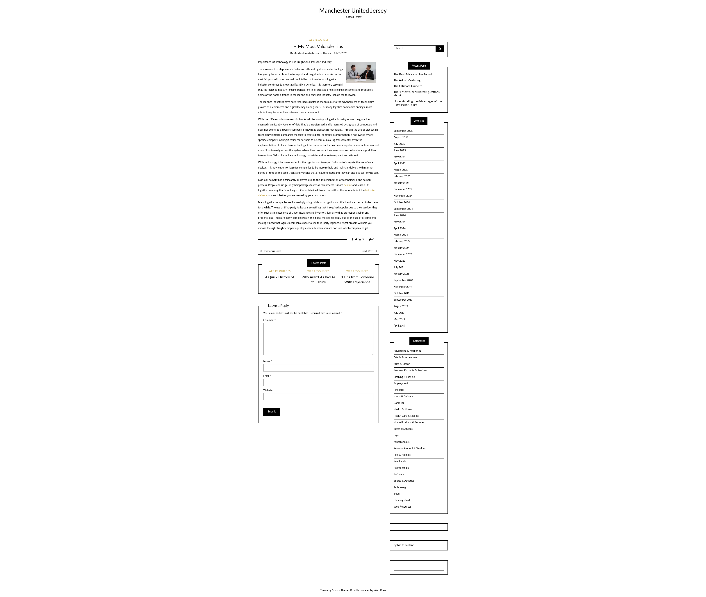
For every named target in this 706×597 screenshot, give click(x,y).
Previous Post (272, 251)
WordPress (380, 590)
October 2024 (402, 202)
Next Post (367, 251)
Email (267, 376)
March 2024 (401, 235)
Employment (401, 383)
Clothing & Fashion (404, 377)
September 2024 (403, 209)
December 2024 (403, 189)
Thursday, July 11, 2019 (335, 53)
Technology (400, 487)
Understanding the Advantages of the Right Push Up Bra (418, 103)
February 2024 (402, 241)
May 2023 (399, 261)
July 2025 (399, 144)
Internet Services (403, 429)
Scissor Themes (341, 590)
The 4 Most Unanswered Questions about (417, 94)
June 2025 (400, 150)
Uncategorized (402, 500)
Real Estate (400, 461)
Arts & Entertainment (406, 357)
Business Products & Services (410, 370)
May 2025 (399, 157)
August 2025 (401, 137)
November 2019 (403, 287)
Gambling (399, 403)
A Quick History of (279, 277)
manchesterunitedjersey (306, 53)
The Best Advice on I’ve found (413, 74)
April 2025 (400, 163)
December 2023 (403, 254)
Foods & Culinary (403, 396)
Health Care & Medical (406, 416)
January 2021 (401, 274)
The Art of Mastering (407, 80)
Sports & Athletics (404, 481)
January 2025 (401, 183)
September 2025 (403, 131)
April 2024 (400, 228)
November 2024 (403, 196)
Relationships (401, 468)
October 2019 (401, 293)
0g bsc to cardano (404, 545)
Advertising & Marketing (407, 351)
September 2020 (403, 280)
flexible (347, 185)
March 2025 (401, 170)
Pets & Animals (402, 455)
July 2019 (399, 313)
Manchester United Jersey (353, 11)
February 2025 (402, 176)
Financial (399, 390)
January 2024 (401, 248)
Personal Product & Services (409, 448)
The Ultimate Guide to (408, 86)
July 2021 (399, 267)
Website (267, 390)
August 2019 (401, 306)
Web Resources (318, 40)
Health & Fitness (403, 409)
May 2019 (399, 319)
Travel (397, 494)
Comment (269, 320)
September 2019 (403, 300)
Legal (396, 435)
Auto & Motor (402, 364)
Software (399, 474)
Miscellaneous (401, 442)
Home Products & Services (409, 422)
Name (267, 361)
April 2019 (399, 326)
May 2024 (399, 222)
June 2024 (400, 215)
